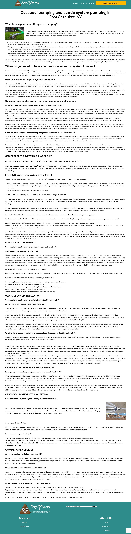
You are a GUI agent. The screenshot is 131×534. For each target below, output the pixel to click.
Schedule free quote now (111, 3)
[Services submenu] (79, 3)
